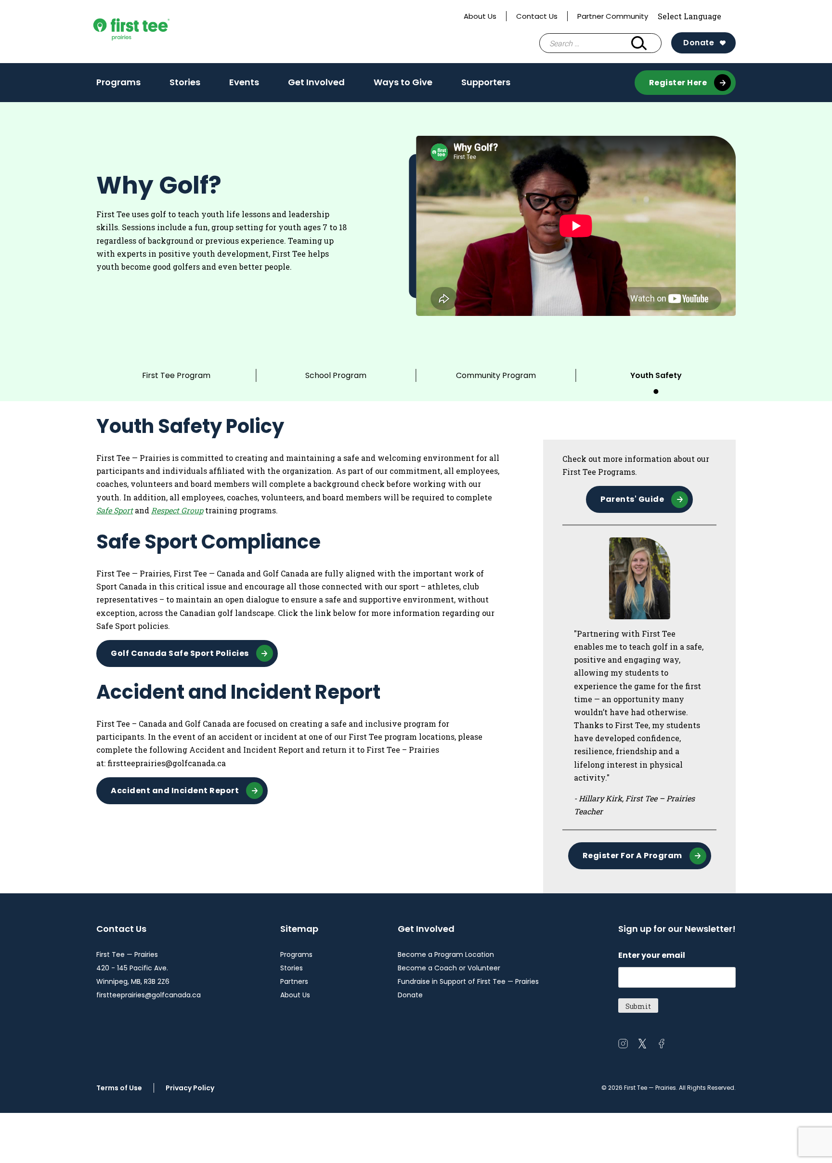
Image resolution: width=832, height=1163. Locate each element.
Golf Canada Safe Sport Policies (180, 653)
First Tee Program (176, 375)
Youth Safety (656, 375)
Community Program (496, 375)
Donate (698, 42)
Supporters (485, 82)
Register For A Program (632, 855)
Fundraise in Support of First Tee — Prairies (468, 981)
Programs (118, 82)
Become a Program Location (446, 954)
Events (244, 82)
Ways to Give (403, 82)
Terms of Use (119, 1088)
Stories (184, 82)
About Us (480, 16)
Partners (294, 981)
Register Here (678, 82)
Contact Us (537, 16)
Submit (638, 1006)
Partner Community (612, 16)
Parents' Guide (632, 499)
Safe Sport (114, 510)
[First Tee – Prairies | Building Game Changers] (149, 32)
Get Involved (316, 82)
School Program (335, 375)
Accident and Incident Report (175, 790)
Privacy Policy (190, 1088)
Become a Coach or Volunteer (449, 968)
